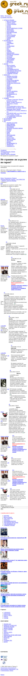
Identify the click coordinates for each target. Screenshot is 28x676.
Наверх (2, 674)
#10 (13, 435)
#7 (11, 345)
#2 (9, 219)
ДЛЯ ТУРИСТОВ (8, 518)
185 (1, 330)
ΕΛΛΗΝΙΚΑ (4, 17)
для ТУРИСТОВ (20, 179)
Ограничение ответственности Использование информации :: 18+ (9, 668)
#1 (10, 187)
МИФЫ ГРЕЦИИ (8, 628)
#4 (11, 257)
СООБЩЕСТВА (8, 640)
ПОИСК (6, 616)
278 (1, 421)
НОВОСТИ (4, 528)
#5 (4, 292)
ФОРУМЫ (6, 515)
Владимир (3, 378)
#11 (12, 457)
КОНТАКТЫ (7, 614)
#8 (10, 370)
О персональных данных (7, 670)
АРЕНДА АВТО (8, 632)
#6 (9, 316)
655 (8, 389)
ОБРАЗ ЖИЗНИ (8, 636)
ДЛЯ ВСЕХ (7, 519)
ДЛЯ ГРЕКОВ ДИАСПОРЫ (11, 522)
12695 (8, 276)
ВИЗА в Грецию (8, 517)
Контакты (9, 17)
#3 (6, 242)
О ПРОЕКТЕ (7, 612)
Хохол (2, 411)
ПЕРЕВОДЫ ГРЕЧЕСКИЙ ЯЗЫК (12, 635)
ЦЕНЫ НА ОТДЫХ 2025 (10, 625)
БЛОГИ (6, 642)
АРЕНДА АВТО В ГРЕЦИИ (8, 180)
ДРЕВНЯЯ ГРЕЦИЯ (9, 626)
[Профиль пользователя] (4, 274)
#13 (11, 488)
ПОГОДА (6, 633)
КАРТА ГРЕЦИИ (8, 629)
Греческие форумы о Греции (8, 179)
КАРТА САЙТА (8, 615)
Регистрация (8, 15)
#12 (13, 470)
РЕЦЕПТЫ (6, 637)
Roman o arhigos (5, 266)
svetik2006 (3, 325)
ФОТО (5, 639)
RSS (2, 183)
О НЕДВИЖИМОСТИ (9, 524)
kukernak (3, 199)
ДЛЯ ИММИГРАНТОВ (10, 521)
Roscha (2, 225)
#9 (9, 404)
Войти (2, 15)
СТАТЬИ (6, 618)
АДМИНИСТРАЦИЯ (9, 525)
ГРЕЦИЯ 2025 (7, 624)
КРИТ (5, 631)
